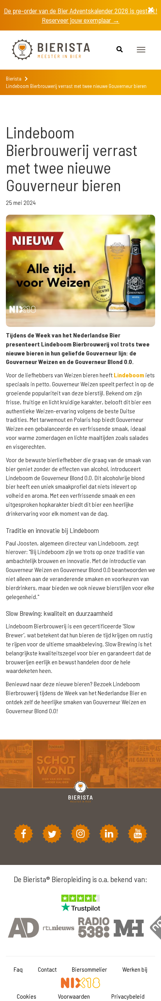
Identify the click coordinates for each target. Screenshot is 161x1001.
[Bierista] (45, 50)
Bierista (13, 78)
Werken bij (134, 969)
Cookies (26, 996)
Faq (18, 969)
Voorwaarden (74, 996)
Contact (47, 969)
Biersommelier (89, 969)
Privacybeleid (128, 996)
